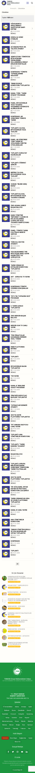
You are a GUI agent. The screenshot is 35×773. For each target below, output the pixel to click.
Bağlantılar (22, 738)
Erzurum (13, 714)
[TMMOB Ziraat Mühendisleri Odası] (18, 671)
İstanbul (14, 717)
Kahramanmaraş (7, 721)
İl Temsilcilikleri (7, 706)
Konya (17, 721)
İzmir (20, 717)
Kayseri (27, 717)
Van (29, 728)
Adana (17, 706)
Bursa (14, 710)
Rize (23, 725)
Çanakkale (21, 710)
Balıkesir (6, 710)
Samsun (30, 725)
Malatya (30, 721)
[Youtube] (22, 752)
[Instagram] (17, 752)
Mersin (11, 725)
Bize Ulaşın (13, 738)
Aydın (30, 706)
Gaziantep (30, 714)
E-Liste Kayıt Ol (17, 770)
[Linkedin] (27, 752)
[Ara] (32, 3)
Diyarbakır (5, 714)
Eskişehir (21, 714)
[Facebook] (8, 752)
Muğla (18, 725)
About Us (17, 741)
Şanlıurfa (7, 728)
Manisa (4, 725)
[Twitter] (13, 752)
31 (17, 564)
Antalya (23, 706)
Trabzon (23, 728)
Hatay (7, 717)
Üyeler (30, 738)
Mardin (23, 721)
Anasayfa (13, 8)
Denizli (29, 710)
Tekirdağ (15, 728)
